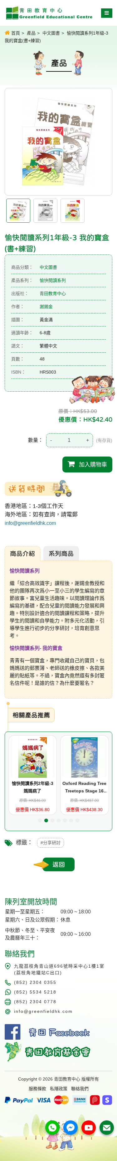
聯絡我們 (80, 1088)
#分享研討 (51, 842)
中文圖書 (51, 33)
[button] (40, 820)
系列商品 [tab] (61, 553)
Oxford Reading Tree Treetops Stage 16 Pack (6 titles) (56, 788)
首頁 (15, 33)
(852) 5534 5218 (35, 991)
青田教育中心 (53, 293)
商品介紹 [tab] (22, 553)
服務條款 (37, 1088)
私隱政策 (58, 1088)
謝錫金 (46, 306)
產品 (31, 33)
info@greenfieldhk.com (30, 523)
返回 (58, 864)
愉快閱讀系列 (53, 280)
